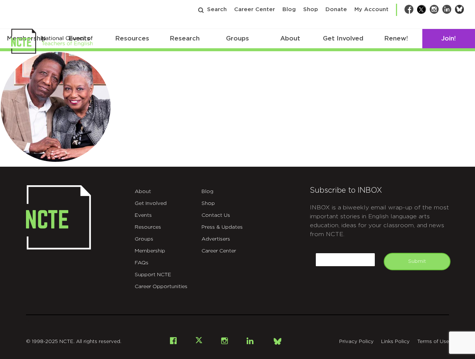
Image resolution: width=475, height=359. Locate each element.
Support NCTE (153, 274)
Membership (150, 251)
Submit (417, 261)
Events (143, 215)
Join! (448, 38)
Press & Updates (222, 227)
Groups (237, 38)
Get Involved (343, 38)
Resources (132, 38)
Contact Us (216, 215)
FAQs (141, 262)
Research (185, 38)
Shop (310, 9)
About (290, 38)
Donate (336, 9)
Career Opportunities (161, 286)
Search (217, 9)
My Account (371, 9)
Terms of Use (433, 341)
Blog (289, 9)
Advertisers (216, 239)
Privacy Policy (356, 341)
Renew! (396, 38)
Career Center (254, 9)
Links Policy (395, 341)
